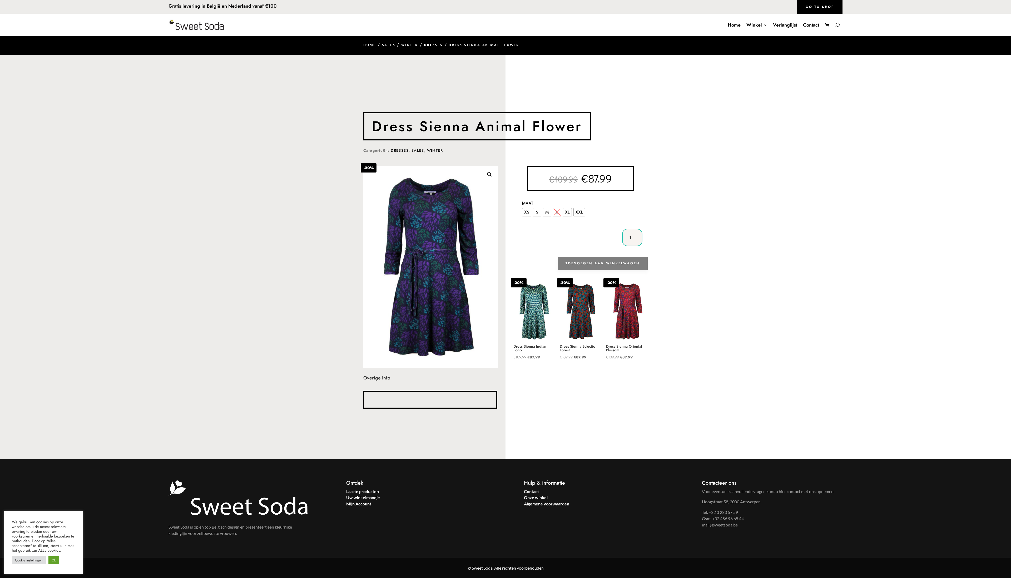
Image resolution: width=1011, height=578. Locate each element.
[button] (489, 174)
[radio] (526, 212)
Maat (528, 203)
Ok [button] (54, 560)
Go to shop (820, 6)
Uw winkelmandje (363, 497)
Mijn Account (358, 503)
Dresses (433, 44)
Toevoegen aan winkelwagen (603, 263)
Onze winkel (536, 497)
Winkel (754, 25)
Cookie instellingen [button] (29, 560)
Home (734, 25)
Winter (409, 44)
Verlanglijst (785, 25)
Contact (811, 25)
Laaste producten (362, 491)
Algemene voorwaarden (546, 503)
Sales (388, 44)
